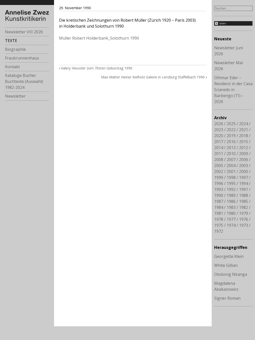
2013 (231, 147)
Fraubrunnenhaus (22, 58)
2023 (218, 129)
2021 (243, 129)
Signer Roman (227, 298)
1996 (218, 183)
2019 (231, 135)
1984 (218, 207)
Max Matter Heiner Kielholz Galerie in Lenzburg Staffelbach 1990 (153, 77)
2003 (243, 165)
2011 (218, 153)
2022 (231, 129)
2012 (243, 147)
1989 (231, 195)
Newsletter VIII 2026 (24, 32)
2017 (218, 141)
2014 (218, 147)
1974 (231, 225)
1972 (218, 231)
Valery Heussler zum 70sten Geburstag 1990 (96, 68)
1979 (243, 213)
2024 (243, 123)
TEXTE (11, 40)
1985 (243, 201)
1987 (218, 201)
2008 (218, 159)
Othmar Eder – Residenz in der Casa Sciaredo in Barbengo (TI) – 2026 (233, 89)
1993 (218, 189)
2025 (231, 123)
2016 (231, 141)
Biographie (15, 49)
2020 (218, 135)
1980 (231, 213)
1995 (231, 183)
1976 (243, 219)
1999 (218, 177)
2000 (243, 171)
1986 (231, 201)
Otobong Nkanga (230, 274)
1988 (243, 195)
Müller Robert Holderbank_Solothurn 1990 (99, 38)
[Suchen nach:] (233, 8)
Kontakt (12, 66)
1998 (231, 177)
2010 (231, 153)
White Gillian (226, 265)
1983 (231, 207)
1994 (243, 183)
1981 (218, 213)
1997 (243, 177)
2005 (218, 165)
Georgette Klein (229, 256)
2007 (231, 159)
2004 (231, 165)
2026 (218, 123)
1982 (243, 207)
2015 (243, 141)
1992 (231, 189)
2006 (243, 159)
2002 (218, 171)
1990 (218, 195)
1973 (243, 225)
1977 (231, 219)
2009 (243, 153)
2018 (243, 135)
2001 (231, 171)
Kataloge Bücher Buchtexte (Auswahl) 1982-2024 (24, 81)
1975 (218, 225)
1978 (218, 219)
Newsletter (15, 96)
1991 (243, 189)
